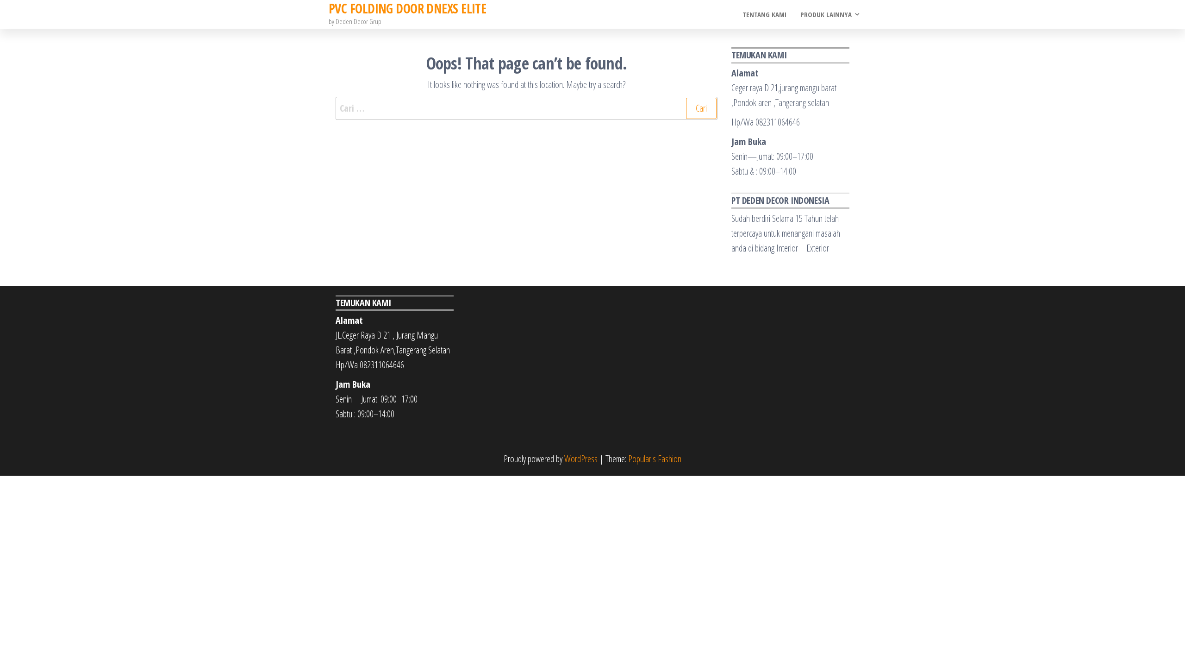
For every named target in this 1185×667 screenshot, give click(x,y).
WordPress (581, 459)
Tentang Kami (764, 14)
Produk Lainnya (826, 14)
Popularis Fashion (654, 459)
